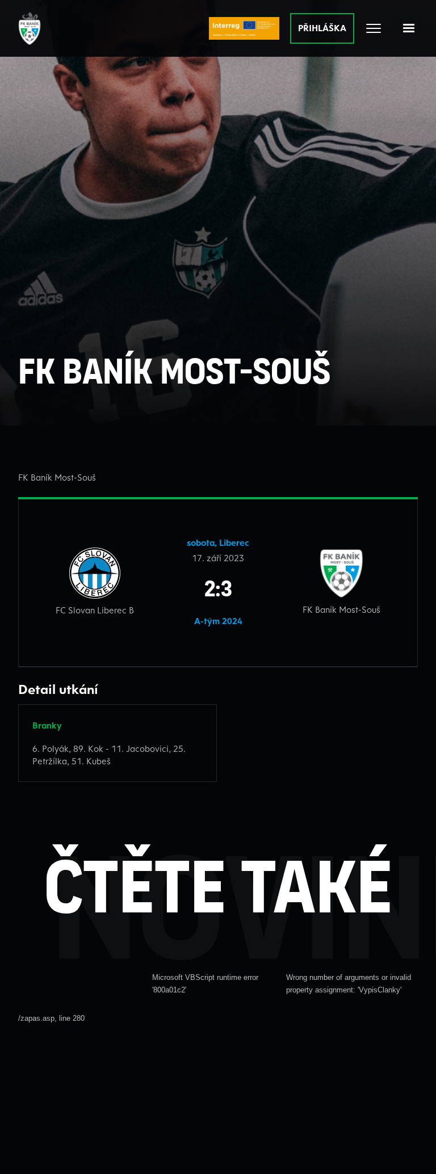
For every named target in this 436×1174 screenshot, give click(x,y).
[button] (409, 28)
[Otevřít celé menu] (373, 28)
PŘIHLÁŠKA (322, 27)
